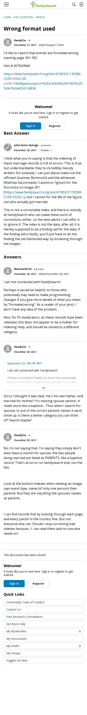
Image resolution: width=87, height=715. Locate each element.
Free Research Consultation (24, 617)
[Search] (73, 4)
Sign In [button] (30, 126)
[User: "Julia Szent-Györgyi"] (8, 147)
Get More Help (15, 624)
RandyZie (20, 40)
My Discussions (16, 639)
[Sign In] (81, 4)
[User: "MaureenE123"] (8, 271)
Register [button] (55, 126)
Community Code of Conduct (25, 602)
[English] (43, 4)
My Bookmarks (43, 631)
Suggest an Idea (16, 660)
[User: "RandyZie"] (8, 42)
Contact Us (13, 609)
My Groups (13, 653)
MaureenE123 (22, 269)
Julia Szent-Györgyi (26, 145)
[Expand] (43, 388)
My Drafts (43, 646)
